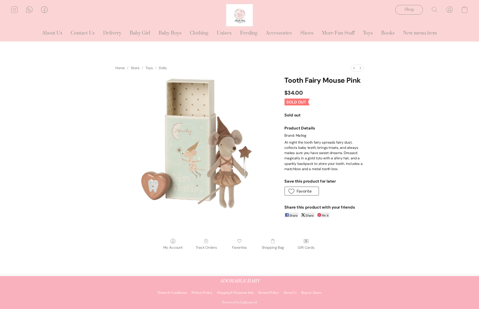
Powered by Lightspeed (239, 302)
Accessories (279, 33)
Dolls (163, 68)
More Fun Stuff (338, 33)
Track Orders (206, 247)
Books (388, 33)
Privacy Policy (202, 293)
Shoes (307, 33)
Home (120, 68)
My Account (173, 247)
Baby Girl (140, 33)
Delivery (112, 33)
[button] (239, 15)
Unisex (224, 33)
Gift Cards (306, 247)
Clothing (199, 33)
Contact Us (83, 33)
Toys (368, 33)
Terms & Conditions (172, 293)
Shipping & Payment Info (235, 293)
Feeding (249, 33)
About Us (52, 33)
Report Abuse (311, 293)
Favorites (239, 247)
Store (135, 68)
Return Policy (268, 293)
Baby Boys (170, 33)
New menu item (420, 33)
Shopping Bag (273, 247)
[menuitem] (354, 68)
